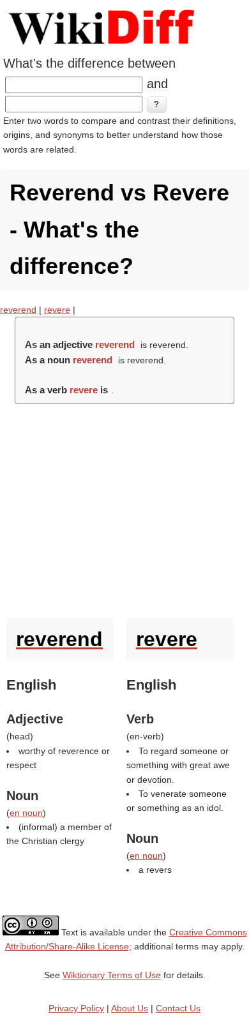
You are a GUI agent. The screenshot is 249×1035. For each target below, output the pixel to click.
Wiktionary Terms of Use (112, 975)
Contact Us (178, 1008)
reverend (18, 310)
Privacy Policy (76, 1008)
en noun (26, 813)
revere (57, 310)
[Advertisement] (124, 508)
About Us (129, 1008)
